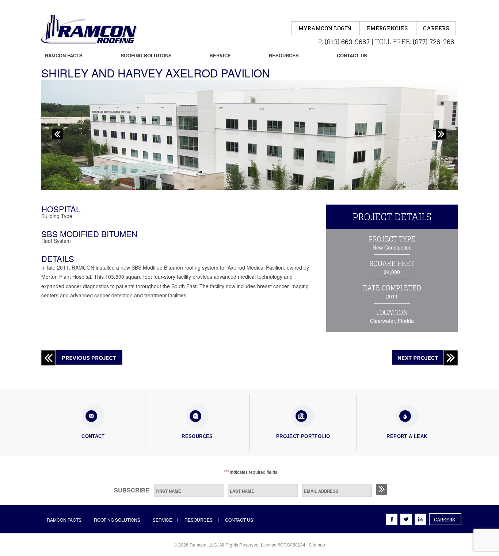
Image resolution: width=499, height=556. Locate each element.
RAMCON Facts (64, 55)
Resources (284, 55)
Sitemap (317, 544)
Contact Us (352, 55)
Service (220, 55)
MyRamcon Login (325, 28)
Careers (436, 28)
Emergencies (388, 28)
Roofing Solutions (146, 55)
